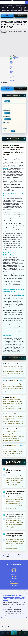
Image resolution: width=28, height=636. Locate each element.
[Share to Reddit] (21, 630)
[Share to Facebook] (8, 630)
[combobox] (12, 2)
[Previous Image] (1, 43)
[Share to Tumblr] (25, 630)
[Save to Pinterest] (16, 630)
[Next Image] (27, 43)
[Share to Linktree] (12, 630)
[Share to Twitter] (4, 630)
